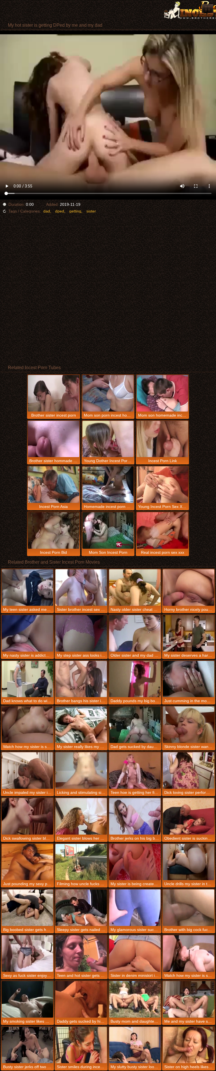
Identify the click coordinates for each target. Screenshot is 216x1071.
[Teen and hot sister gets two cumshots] (81, 953)
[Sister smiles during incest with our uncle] (81, 1045)
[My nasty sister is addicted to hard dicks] (27, 633)
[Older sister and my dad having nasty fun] (135, 633)
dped (59, 211)
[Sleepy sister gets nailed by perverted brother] (81, 907)
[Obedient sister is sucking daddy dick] (188, 816)
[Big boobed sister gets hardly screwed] (27, 907)
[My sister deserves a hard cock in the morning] (188, 633)
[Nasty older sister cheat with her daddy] (135, 587)
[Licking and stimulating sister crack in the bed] (81, 770)
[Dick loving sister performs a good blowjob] (188, 770)
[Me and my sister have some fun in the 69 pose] (188, 999)
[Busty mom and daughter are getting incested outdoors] (135, 999)
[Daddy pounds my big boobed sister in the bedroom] (135, 679)
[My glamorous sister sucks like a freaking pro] (135, 907)
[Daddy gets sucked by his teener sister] (81, 999)
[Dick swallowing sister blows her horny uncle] (27, 816)
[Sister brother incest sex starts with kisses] (81, 587)
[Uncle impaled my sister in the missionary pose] (27, 770)
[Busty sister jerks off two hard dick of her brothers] (27, 1045)
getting (75, 211)
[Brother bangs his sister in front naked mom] (81, 679)
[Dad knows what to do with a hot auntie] (27, 679)
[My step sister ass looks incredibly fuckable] (81, 633)
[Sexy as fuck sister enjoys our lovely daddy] (27, 953)
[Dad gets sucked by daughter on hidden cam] (135, 724)
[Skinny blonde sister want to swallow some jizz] (188, 724)
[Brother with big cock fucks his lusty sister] (188, 907)
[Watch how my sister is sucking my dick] (27, 724)
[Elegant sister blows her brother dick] (81, 816)
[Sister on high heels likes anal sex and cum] (188, 1045)
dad (46, 211)
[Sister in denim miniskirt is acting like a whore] (135, 953)
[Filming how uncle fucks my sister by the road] (81, 862)
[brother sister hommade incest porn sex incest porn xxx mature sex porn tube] (207, 8)
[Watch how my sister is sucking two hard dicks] (188, 953)
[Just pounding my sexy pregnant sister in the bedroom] (27, 862)
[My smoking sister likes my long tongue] (27, 999)
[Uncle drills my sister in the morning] (188, 862)
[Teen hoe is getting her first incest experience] (135, 770)
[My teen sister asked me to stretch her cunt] (27, 587)
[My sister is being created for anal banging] (135, 862)
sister (91, 211)
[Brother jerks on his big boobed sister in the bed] (135, 816)
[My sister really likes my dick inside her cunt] (81, 724)
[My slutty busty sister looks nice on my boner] (135, 1045)
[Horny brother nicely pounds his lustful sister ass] (188, 587)
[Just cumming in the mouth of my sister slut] (188, 679)
